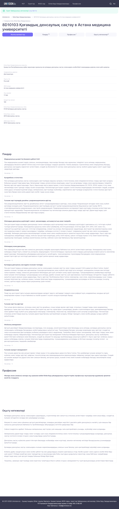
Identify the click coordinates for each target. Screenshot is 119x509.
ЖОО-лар (41, 4)
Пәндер (46, 34)
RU (114, 4)
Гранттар (31, 4)
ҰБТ (23, 4)
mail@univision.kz (65, 506)
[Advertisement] (58, 50)
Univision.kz (6, 17)
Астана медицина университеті (14, 88)
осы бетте (33, 11)
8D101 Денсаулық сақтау (12, 123)
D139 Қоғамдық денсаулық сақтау (15, 109)
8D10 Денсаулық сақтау (12, 116)
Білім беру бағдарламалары (59, 4)
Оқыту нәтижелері (101, 34)
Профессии (77, 4)
